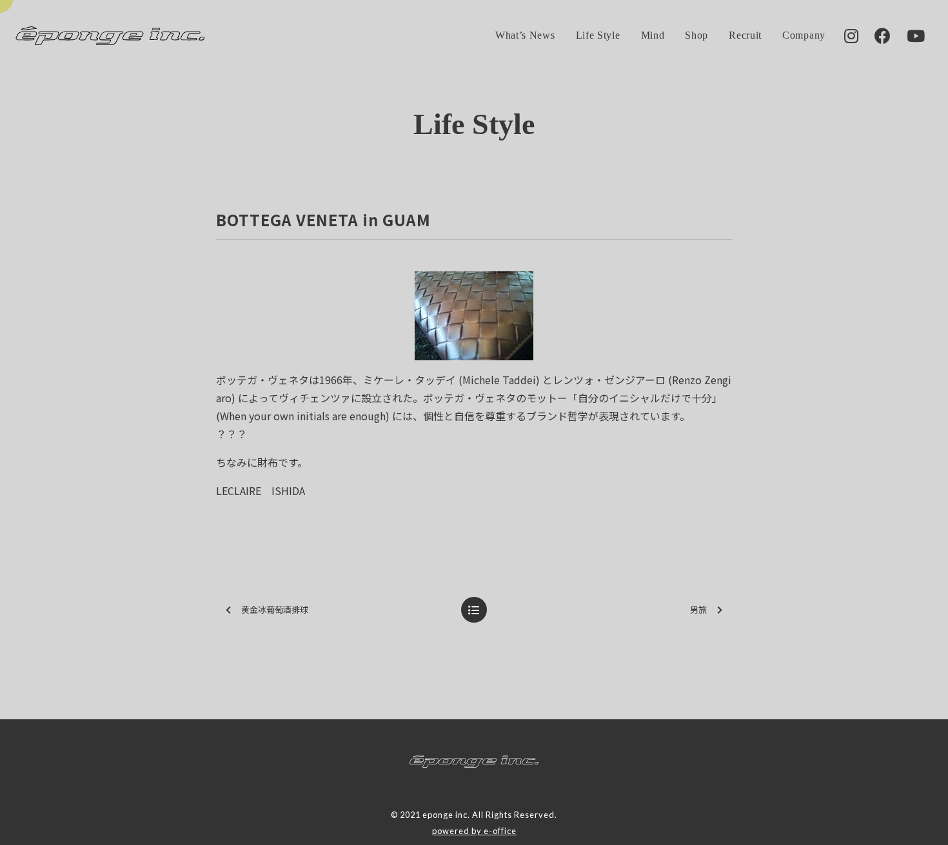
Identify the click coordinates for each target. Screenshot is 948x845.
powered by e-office (474, 831)
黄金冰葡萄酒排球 (274, 609)
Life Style (598, 35)
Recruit (745, 35)
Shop (696, 35)
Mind (653, 35)
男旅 (702, 609)
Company (803, 35)
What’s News (525, 35)
